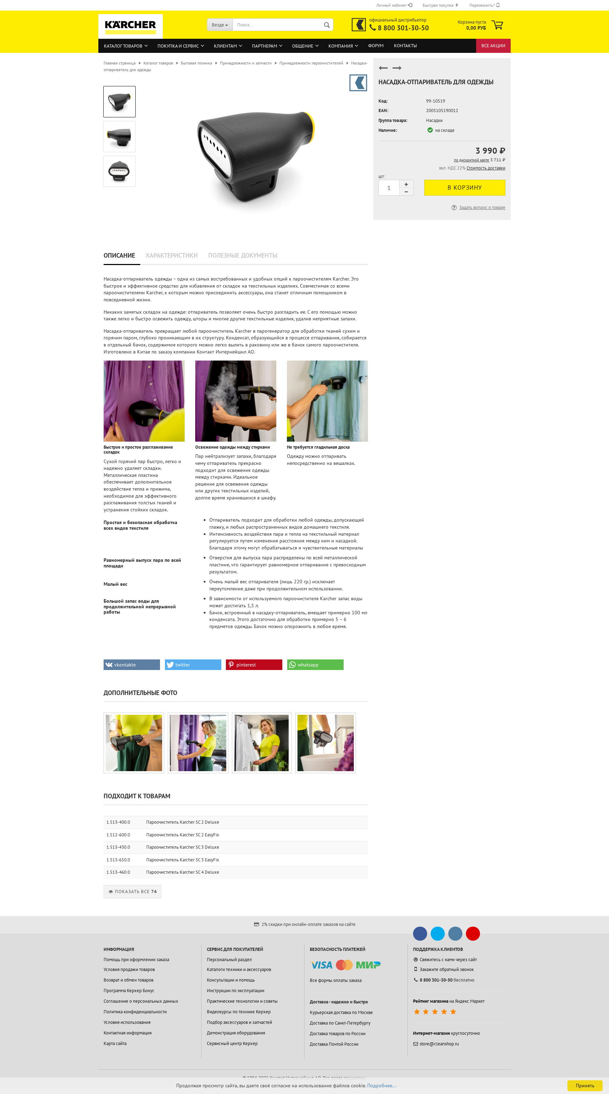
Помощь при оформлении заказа (136, 960)
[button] (132, 664)
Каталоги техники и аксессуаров (239, 969)
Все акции (493, 46)
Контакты (405, 46)
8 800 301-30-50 (403, 28)
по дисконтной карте (471, 160)
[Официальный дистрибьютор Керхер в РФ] (359, 25)
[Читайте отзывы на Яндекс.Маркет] (436, 1011)
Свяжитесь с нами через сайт (448, 960)
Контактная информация (128, 1033)
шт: (382, 176)
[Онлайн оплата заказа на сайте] (345, 965)
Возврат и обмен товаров (128, 980)
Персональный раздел (229, 960)
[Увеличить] (134, 743)
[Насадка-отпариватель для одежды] (256, 152)
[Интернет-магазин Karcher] (130, 35)
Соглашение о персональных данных (141, 1001)
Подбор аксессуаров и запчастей (239, 1022)
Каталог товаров (123, 46)
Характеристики (172, 255)
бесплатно (447, 980)
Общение (302, 46)
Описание (119, 255)
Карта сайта (115, 1043)
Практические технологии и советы (242, 1001)
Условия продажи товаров (129, 969)
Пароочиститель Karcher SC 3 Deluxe (182, 847)
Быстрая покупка (439, 5)
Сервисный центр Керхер (232, 1043)
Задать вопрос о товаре (482, 207)
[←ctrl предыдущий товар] (383, 71)
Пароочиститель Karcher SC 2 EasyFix (182, 835)
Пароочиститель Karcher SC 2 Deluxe (182, 822)
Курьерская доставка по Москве (341, 1012)
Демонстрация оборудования (236, 1033)
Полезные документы (242, 255)
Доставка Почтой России (334, 1044)
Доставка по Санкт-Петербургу (340, 1023)
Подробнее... (381, 1085)
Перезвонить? (482, 5)
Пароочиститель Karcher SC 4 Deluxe (182, 872)
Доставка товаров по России (337, 1034)
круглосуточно (446, 1033)
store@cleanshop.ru (439, 1044)
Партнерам (264, 46)
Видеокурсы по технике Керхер (239, 1012)
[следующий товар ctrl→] (397, 71)
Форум (375, 46)
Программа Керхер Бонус (129, 991)
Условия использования (127, 1022)
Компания (340, 46)
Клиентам (225, 46)
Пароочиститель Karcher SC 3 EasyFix (182, 860)
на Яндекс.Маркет (449, 1001)
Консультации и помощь (231, 980)
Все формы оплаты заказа (336, 980)
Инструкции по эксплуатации (235, 991)
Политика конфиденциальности (135, 1012)
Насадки (434, 120)
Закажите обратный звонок (447, 969)
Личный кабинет (392, 5)
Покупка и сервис (178, 46)
